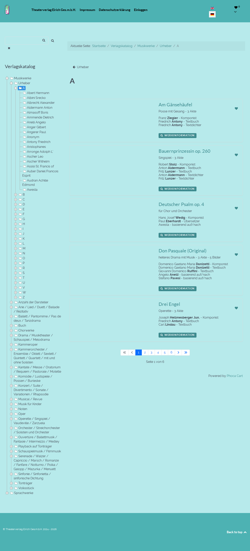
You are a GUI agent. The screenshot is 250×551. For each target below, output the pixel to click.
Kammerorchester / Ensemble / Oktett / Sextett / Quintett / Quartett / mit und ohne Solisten (35, 356)
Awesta (32, 189)
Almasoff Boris (37, 112)
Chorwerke (26, 330)
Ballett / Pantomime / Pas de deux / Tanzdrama (37, 318)
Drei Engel (169, 304)
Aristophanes (36, 147)
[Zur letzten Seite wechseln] (186, 353)
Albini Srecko (36, 98)
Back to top (235, 532)
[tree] (31, 286)
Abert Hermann (38, 93)
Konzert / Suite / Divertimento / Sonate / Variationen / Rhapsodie (31, 390)
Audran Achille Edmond (35, 183)
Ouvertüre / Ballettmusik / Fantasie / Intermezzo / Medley (36, 439)
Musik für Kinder (30, 404)
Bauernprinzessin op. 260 (184, 151)
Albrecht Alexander (41, 103)
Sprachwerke (23, 493)
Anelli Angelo (36, 122)
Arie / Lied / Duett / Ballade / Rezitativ (36, 309)
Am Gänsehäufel (175, 104)
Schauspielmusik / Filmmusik (39, 451)
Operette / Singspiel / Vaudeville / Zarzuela (32, 421)
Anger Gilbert (36, 127)
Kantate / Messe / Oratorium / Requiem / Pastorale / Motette (37, 369)
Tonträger (25, 483)
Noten (22, 409)
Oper (22, 414)
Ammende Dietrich (40, 117)
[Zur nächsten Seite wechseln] (178, 353)
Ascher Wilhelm (38, 161)
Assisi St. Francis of (40, 166)
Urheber (24, 83)
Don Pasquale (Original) (182, 250)
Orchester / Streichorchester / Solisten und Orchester (37, 430)
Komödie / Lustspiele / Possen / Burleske (33, 379)
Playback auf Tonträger (35, 446)
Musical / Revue (30, 399)
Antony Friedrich (38, 142)
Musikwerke (22, 78)
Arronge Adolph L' (40, 152)
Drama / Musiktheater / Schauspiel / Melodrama (33, 337)
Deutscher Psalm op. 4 (181, 204)
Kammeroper (28, 344)
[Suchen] (52, 41)
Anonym (33, 137)
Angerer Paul (36, 132)
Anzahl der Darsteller (33, 302)
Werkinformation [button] (179, 135)
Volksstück (26, 488)
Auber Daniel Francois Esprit (40, 173)
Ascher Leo (35, 156)
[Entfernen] (9, 48)
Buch (22, 325)
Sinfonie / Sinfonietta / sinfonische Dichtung (32, 476)
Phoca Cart (235, 376)
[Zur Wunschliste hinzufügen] (236, 108)
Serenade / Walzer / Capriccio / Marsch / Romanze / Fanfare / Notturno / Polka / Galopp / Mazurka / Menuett (36, 462)
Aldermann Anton (39, 107)
